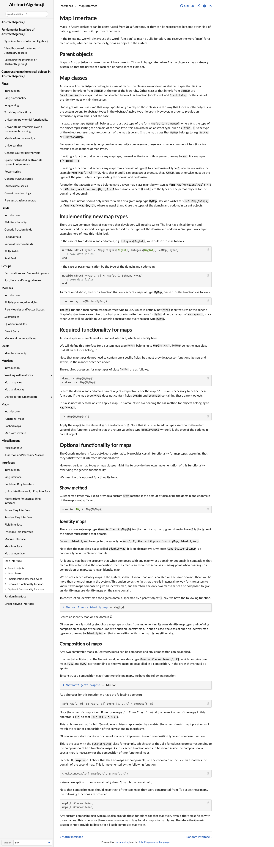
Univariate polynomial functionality (26, 119)
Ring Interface (13, 477)
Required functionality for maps (96, 329)
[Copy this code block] (208, 250)
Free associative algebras (20, 200)
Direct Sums (11, 331)
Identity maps (73, 521)
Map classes (73, 78)
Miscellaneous (13, 448)
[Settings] (204, 5)
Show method (73, 488)
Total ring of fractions (17, 112)
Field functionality (15, 222)
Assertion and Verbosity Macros (24, 455)
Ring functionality (15, 98)
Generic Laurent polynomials (22, 153)
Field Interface (13, 524)
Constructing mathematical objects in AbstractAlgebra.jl (26, 74)
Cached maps (12, 426)
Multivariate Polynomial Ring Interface (22, 500)
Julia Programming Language (154, 842)
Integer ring (11, 105)
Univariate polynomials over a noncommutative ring (23, 129)
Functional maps (14, 418)
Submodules (11, 317)
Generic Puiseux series (18, 178)
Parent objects (76, 54)
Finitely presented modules (21, 302)
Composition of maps (81, 644)
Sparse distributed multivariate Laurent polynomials (23, 162)
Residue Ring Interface (18, 517)
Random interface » (199, 836)
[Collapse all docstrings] (210, 5)
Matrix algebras (14, 389)
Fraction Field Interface (18, 532)
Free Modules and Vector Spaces (24, 309)
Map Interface (13, 561)
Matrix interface (14, 553)
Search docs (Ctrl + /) (17, 14)
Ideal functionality (15, 353)
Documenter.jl (122, 842)
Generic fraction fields (18, 229)
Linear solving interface (19, 603)
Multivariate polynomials (20, 138)
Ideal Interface (13, 546)
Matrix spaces (13, 382)
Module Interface (15, 539)
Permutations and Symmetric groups (26, 273)
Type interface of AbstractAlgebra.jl (26, 41)
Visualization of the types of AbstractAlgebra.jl (21, 50)
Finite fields (11, 251)
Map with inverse (15, 433)
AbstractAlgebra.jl (26, 5)
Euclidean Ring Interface (19, 484)
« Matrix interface (71, 836)
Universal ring (13, 145)
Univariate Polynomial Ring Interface (27, 491)
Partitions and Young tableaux (22, 280)
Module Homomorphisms (20, 338)
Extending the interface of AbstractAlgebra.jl (20, 62)
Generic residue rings (17, 193)
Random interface (15, 596)
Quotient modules (15, 324)
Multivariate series (16, 186)
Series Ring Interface (17, 510)
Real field (10, 258)
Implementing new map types (94, 216)
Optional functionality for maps (95, 445)
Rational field (12, 237)
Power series (12, 171)
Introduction (12, 90)
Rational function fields (18, 244)
